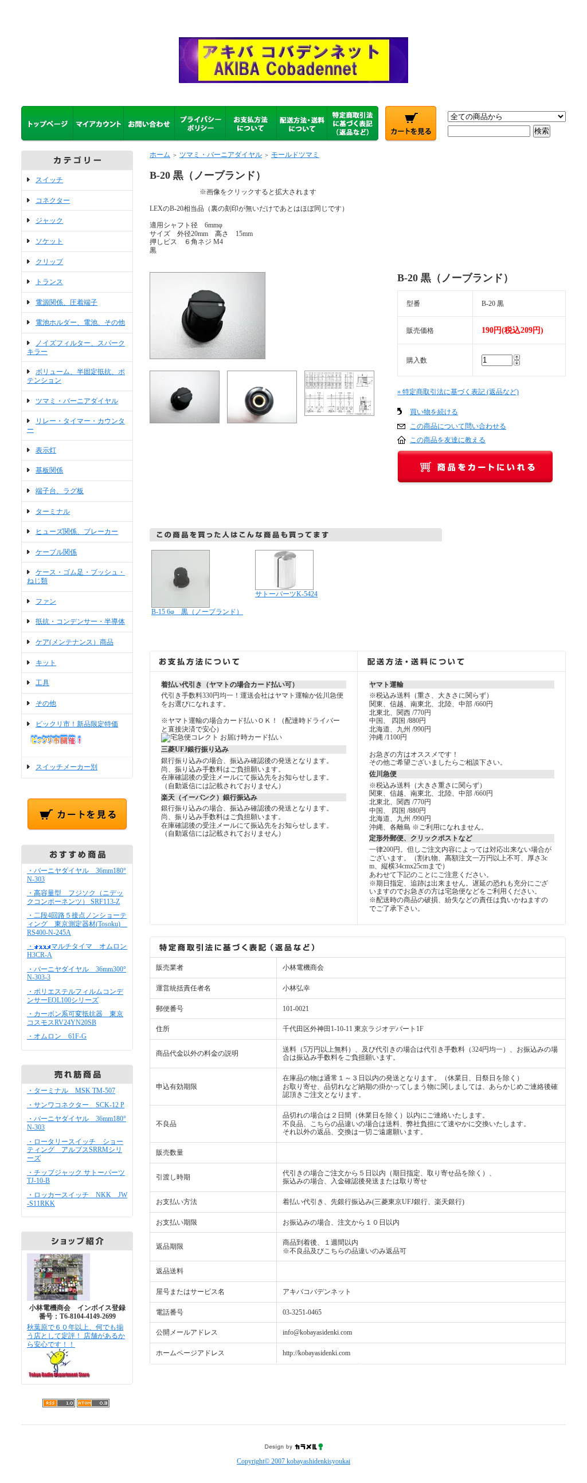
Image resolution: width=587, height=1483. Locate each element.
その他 (46, 703)
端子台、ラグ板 (60, 491)
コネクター (53, 200)
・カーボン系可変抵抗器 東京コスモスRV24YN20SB (75, 1018)
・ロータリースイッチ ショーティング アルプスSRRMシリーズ (75, 1150)
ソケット (49, 241)
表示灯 (46, 450)
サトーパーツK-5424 (286, 594)
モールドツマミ (295, 155)
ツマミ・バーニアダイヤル (77, 401)
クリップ (49, 262)
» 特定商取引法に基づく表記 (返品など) (458, 392)
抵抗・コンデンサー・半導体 (80, 621)
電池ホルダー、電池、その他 (80, 322)
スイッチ (49, 180)
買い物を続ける (434, 412)
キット (46, 663)
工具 (42, 683)
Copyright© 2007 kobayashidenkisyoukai (293, 1461)
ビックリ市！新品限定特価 (77, 724)
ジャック (49, 221)
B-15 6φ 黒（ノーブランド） (197, 612)
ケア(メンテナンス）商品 (75, 642)
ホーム (160, 155)
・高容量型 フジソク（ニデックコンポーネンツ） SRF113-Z (75, 897)
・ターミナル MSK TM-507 (71, 1091)
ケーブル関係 (56, 552)
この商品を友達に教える (448, 440)
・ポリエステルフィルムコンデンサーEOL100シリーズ (75, 996)
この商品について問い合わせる (458, 426)
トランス (49, 282)
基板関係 (49, 470)
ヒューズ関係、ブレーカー (77, 532)
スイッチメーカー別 (66, 767)
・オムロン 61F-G (57, 1036)
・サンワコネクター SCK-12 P (75, 1105)
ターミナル (53, 512)
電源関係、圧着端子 (66, 302)
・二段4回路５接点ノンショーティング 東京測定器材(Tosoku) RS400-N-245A (77, 923)
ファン (46, 601)
